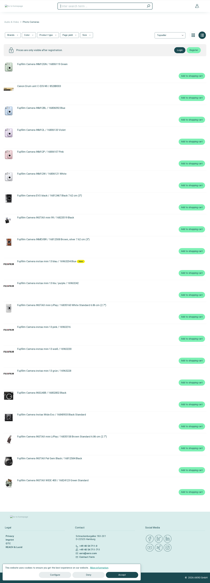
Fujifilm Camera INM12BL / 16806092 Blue (41, 107)
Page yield (67, 35)
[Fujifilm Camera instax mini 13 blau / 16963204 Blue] (9, 264)
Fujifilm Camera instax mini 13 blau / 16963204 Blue (46, 261)
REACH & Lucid (14, 547)
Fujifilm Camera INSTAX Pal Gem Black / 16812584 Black (49, 458)
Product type (46, 35)
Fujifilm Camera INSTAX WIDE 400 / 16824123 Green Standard (53, 480)
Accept (122, 574)
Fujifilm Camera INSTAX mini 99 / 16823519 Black (45, 217)
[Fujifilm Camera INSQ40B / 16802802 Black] (9, 395)
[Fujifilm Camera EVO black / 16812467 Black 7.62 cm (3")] (9, 198)
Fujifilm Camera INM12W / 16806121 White (41, 173)
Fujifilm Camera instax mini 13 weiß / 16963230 (44, 348)
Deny (88, 574)
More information (99, 567)
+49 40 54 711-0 (88, 546)
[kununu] (159, 538)
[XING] (159, 547)
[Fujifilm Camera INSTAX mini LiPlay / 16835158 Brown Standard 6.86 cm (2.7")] (9, 439)
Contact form (87, 557)
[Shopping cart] (204, 4)
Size (84, 35)
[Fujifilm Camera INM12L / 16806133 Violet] (9, 132)
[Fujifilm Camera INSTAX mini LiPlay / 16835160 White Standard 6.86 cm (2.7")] (9, 308)
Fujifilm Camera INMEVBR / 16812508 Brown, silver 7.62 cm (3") (53, 239)
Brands (11, 35)
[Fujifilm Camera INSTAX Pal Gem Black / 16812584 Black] (9, 461)
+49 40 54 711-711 (89, 549)
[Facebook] (150, 538)
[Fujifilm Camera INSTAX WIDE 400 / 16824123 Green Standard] (9, 483)
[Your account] (197, 6)
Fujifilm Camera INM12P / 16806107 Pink (40, 151)
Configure (55, 574)
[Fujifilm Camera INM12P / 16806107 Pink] (9, 154)
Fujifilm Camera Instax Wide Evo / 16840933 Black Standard (51, 414)
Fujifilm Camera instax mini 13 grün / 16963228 (44, 370)
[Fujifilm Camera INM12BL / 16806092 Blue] (9, 110)
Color (27, 35)
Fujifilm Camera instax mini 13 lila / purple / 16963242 (48, 283)
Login (180, 50)
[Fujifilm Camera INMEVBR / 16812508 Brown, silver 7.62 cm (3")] (9, 242)
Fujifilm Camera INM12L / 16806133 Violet (41, 129)
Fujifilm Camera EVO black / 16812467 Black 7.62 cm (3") (49, 195)
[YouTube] (150, 547)
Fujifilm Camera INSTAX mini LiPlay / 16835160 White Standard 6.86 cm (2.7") (61, 305)
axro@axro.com (88, 553)
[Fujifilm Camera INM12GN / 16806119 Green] (9, 67)
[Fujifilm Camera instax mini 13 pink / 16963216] (9, 329)
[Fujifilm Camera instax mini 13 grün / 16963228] (9, 373)
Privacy (10, 536)
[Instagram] (168, 547)
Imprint (10, 539)
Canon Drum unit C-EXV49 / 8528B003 (39, 86)
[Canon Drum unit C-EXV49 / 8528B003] (9, 89)
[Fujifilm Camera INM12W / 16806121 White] (9, 176)
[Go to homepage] (14, 6)
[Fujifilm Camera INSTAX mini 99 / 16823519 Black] (9, 220)
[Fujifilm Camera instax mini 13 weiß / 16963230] (9, 351)
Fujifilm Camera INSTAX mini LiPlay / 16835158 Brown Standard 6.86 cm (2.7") (62, 436)
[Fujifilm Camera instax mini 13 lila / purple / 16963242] (9, 286)
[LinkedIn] (168, 538)
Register (193, 50)
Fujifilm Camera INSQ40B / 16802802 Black (41, 392)
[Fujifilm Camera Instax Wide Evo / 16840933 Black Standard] (9, 417)
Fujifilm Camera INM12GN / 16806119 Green (42, 64)
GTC (8, 543)
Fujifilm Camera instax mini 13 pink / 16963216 (44, 326)
